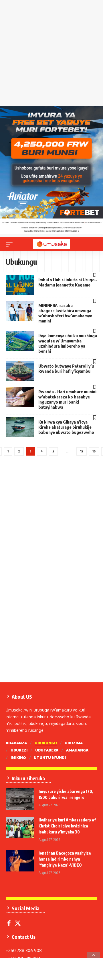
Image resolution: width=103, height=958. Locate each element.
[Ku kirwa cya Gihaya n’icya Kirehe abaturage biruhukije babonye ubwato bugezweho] (20, 427)
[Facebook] (9, 923)
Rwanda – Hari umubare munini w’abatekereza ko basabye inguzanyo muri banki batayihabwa (67, 399)
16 (94, 451)
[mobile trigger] (10, 244)
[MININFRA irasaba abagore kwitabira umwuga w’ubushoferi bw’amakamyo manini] (20, 311)
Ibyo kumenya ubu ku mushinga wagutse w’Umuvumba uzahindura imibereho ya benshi (67, 343)
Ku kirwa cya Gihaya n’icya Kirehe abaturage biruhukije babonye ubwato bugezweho (66, 427)
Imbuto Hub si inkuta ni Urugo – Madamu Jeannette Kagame (67, 282)
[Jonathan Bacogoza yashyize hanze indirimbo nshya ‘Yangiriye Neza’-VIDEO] (20, 860)
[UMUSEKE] (51, 244)
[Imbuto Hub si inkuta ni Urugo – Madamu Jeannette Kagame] (20, 285)
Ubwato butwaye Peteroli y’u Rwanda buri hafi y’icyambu (66, 368)
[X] (17, 923)
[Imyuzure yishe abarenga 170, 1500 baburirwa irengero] (20, 799)
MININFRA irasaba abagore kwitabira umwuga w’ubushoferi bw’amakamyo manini (65, 313)
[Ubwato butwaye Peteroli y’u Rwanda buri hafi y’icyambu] (20, 371)
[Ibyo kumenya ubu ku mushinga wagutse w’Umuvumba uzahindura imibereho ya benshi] (20, 341)
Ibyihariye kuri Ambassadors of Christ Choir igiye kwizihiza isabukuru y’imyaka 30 (67, 825)
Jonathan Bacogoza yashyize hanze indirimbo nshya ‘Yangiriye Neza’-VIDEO (65, 859)
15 (81, 451)
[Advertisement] (51, 54)
